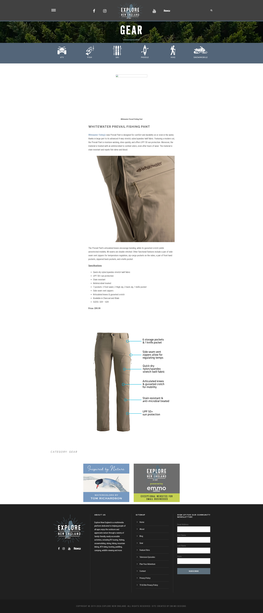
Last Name (181, 545)
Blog (141, 536)
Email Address (182, 524)
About (142, 529)
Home (142, 522)
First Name (181, 535)
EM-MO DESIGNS (178, 606)
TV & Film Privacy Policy (149, 585)
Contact (143, 571)
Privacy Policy (145, 578)
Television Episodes (147, 557)
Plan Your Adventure (147, 564)
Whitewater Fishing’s (97, 135)
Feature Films (145, 550)
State (179, 556)
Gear (141, 543)
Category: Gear (64, 451)
